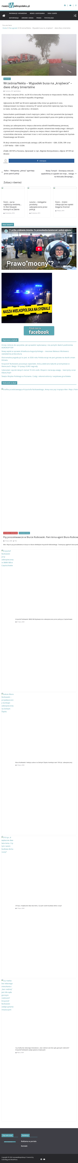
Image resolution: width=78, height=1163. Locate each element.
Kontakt (24, 1146)
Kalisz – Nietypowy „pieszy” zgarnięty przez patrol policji (19, 172)
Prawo (38, 18)
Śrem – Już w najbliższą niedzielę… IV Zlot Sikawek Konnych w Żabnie (12, 206)
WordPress (14, 1159)
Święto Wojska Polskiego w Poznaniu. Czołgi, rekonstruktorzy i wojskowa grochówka (36, 376)
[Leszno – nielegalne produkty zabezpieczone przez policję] (39, 188)
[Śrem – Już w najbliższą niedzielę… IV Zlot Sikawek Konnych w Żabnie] (13, 188)
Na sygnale (7, 78)
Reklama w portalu (28, 1141)
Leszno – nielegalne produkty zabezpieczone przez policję (38, 206)
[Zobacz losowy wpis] (74, 15)
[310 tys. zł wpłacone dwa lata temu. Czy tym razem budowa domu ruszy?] (8, 907)
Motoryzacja (14, 18)
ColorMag (5, 1159)
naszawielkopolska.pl (19, 1157)
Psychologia (49, 18)
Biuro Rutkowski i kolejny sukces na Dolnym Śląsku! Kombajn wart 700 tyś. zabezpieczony (43, 762)
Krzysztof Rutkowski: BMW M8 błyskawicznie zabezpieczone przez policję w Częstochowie (43, 619)
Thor (15, 541)
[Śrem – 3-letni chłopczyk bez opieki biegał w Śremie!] (64, 188)
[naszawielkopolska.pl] (3, 15)
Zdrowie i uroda (27, 18)
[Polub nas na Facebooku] (39, 327)
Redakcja (18, 91)
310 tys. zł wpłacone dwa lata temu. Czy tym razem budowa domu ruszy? (38, 906)
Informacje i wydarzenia (18, 13)
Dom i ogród (52, 13)
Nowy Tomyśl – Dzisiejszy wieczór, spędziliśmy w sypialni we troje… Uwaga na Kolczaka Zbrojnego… (57, 174)
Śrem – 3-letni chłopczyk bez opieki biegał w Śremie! (64, 204)
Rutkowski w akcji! (24, 533)
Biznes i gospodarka (37, 13)
